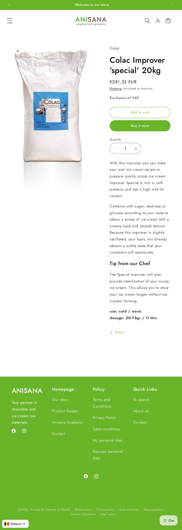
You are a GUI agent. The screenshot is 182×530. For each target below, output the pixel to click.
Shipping (116, 89)
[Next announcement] (172, 5)
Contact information (83, 514)
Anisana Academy (67, 422)
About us (141, 411)
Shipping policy (153, 509)
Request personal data (108, 455)
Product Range (64, 411)
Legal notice (108, 514)
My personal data (107, 440)
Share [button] (119, 332)
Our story (60, 399)
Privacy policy (105, 509)
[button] (10, 21)
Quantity (115, 139)
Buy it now (140, 125)
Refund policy (83, 509)
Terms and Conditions (102, 403)
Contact (58, 433)
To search (141, 399)
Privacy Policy (104, 417)
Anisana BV (37, 509)
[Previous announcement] (9, 5)
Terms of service (129, 509)
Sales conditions (107, 429)
